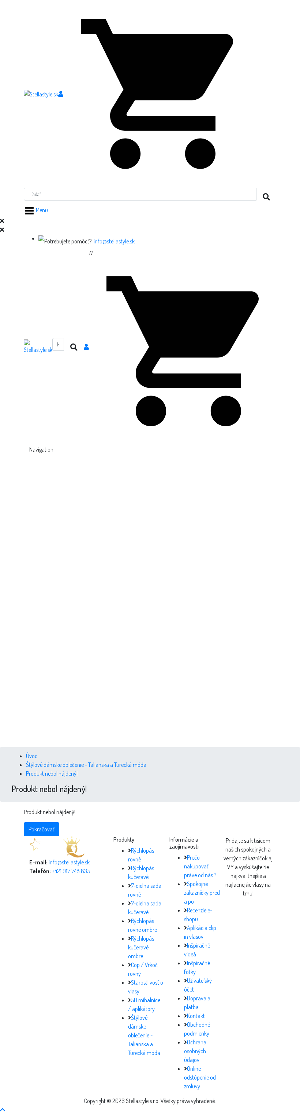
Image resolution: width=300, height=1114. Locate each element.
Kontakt (196, 1015)
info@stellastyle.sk (114, 241)
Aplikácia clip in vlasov (83, 684)
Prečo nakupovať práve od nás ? (200, 866)
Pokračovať (42, 829)
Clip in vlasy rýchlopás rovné (104, 496)
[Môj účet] (60, 94)
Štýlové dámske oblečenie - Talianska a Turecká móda (86, 764)
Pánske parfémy (91, 628)
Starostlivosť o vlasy (81, 584)
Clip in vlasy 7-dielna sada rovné (108, 514)
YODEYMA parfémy (80, 610)
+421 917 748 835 (71, 871)
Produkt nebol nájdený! (52, 773)
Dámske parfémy (92, 619)
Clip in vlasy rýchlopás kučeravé (108, 505)
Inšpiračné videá (77, 675)
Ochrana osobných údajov (195, 1050)
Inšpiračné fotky (76, 692)
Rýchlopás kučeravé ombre (141, 947)
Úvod (32, 756)
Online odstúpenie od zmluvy (200, 1077)
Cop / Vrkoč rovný (93, 575)
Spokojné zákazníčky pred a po (202, 892)
